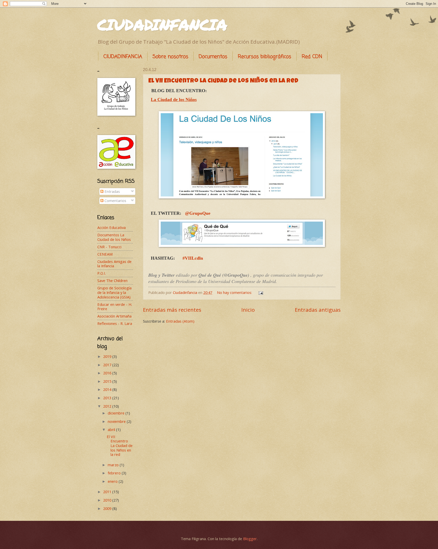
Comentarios (114, 200)
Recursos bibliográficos (264, 57)
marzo (114, 464)
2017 (107, 364)
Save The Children (112, 280)
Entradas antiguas (318, 309)
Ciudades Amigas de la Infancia (114, 264)
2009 (107, 508)
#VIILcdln (192, 258)
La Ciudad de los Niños (174, 99)
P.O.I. (101, 273)
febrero (115, 472)
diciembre (116, 412)
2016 (107, 372)
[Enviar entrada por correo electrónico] (260, 292)
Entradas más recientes (172, 309)
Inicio (248, 309)
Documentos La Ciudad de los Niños (114, 237)
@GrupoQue (197, 213)
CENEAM (105, 254)
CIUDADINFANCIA (162, 24)
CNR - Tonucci (109, 246)
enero (113, 481)
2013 (107, 397)
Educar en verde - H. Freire (114, 306)
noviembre (117, 421)
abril (112, 429)
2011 (107, 491)
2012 (107, 406)
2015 (107, 381)
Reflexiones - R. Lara (114, 323)
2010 (107, 500)
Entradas (111, 191)
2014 (107, 389)
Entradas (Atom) (180, 321)
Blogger (250, 538)
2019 (107, 356)
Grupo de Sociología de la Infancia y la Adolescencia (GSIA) (114, 292)
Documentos (213, 57)
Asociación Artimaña (114, 316)
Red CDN (312, 57)
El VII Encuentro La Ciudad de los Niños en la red (223, 81)
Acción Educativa (111, 227)
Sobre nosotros (170, 57)
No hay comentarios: (235, 292)
